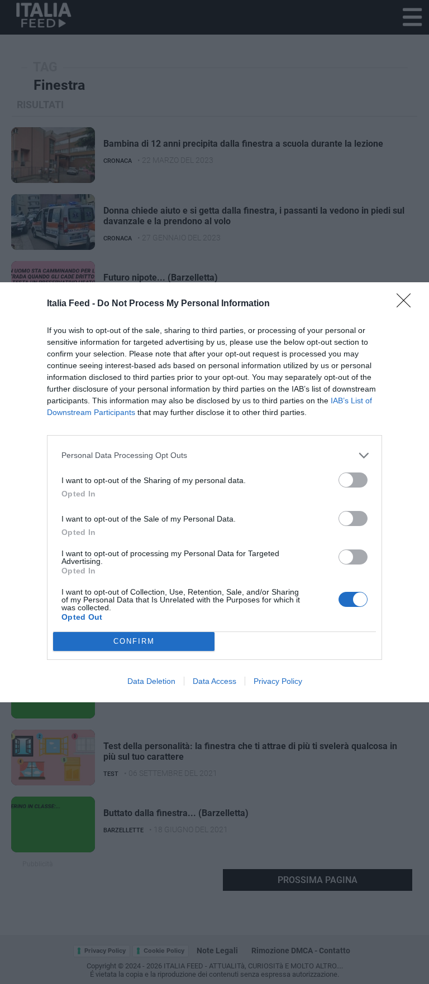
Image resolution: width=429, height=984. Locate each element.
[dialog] (214, 492)
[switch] (353, 480)
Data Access (214, 681)
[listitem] (214, 455)
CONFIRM (134, 641)
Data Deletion (151, 681)
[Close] (407, 304)
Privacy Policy (278, 681)
